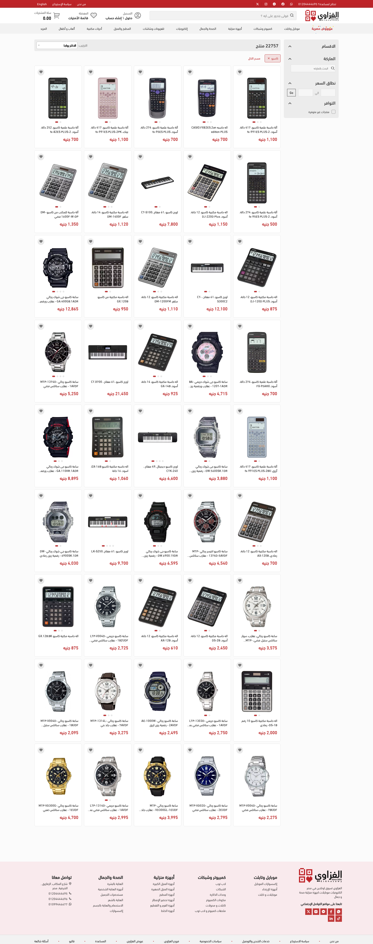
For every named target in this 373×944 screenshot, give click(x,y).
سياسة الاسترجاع (299, 941)
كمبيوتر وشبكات (263, 28)
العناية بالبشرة (115, 883)
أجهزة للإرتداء (269, 889)
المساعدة (100, 941)
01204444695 (58, 893)
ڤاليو (71, 941)
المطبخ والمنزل (122, 28)
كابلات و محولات (216, 905)
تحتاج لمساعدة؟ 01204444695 (317, 4)
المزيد (43, 28)
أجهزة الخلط (167, 910)
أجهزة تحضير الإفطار (163, 900)
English (42, 4)
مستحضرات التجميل (112, 894)
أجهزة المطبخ (166, 894)
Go (291, 92)
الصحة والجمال (207, 28)
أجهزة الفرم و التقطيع (162, 905)
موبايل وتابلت (292, 28)
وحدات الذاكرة (218, 894)
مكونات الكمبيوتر (216, 900)
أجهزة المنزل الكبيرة (163, 883)
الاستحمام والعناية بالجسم (108, 905)
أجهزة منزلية (235, 28)
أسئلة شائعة (41, 941)
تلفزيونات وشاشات (153, 28)
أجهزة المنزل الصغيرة (162, 889)
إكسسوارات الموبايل (265, 883)
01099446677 (58, 904)
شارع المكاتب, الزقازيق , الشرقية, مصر (54, 885)
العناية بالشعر (115, 900)
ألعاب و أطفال (67, 28)
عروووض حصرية (322, 28)
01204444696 (58, 899)
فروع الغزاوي (171, 941)
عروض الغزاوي (135, 941)
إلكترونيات (182, 28)
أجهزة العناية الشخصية (110, 889)
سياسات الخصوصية (210, 941)
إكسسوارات (116, 910)
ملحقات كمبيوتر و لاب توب (210, 910)
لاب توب (221, 883)
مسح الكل (254, 58)
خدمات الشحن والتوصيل (255, 941)
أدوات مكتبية (94, 28)
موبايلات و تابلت (267, 894)
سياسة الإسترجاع (61, 4)
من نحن (81, 4)
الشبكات (221, 889)
